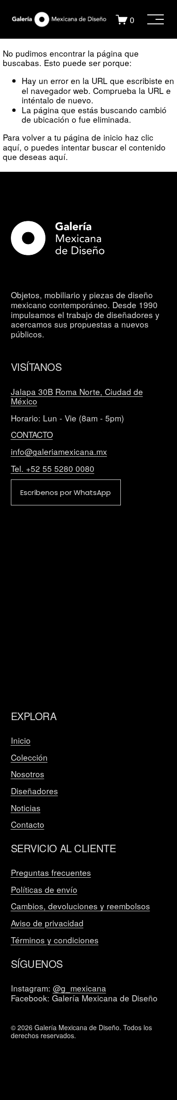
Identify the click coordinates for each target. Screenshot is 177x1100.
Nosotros (27, 774)
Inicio (21, 741)
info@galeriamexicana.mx (59, 452)
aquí (57, 156)
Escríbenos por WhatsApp (65, 492)
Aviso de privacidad (47, 923)
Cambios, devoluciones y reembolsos (80, 906)
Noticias (26, 808)
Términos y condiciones (55, 940)
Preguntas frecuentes (51, 873)
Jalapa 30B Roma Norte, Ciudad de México (77, 396)
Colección (29, 758)
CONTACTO (32, 435)
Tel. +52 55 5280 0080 (52, 469)
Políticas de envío (44, 890)
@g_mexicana (79, 988)
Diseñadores (34, 791)
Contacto (27, 825)
